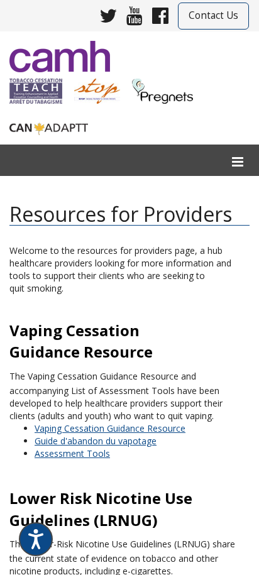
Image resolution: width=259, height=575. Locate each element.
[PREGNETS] (167, 87)
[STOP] (102, 87)
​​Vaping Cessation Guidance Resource (110, 428)
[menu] (238, 162)
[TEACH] (40, 87)
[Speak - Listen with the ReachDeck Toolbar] (36, 539)
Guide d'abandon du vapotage (96, 441)
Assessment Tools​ (72, 453)
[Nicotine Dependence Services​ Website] (64, 56)
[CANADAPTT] (53, 118)
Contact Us (213, 15)
